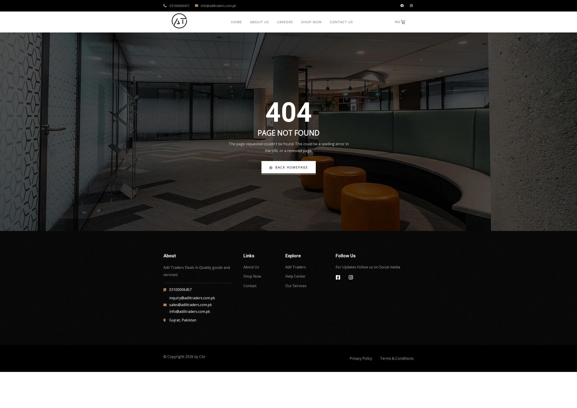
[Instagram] (411, 5)
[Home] (179, 20)
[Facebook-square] (338, 277)
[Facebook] (401, 5)
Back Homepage (291, 167)
